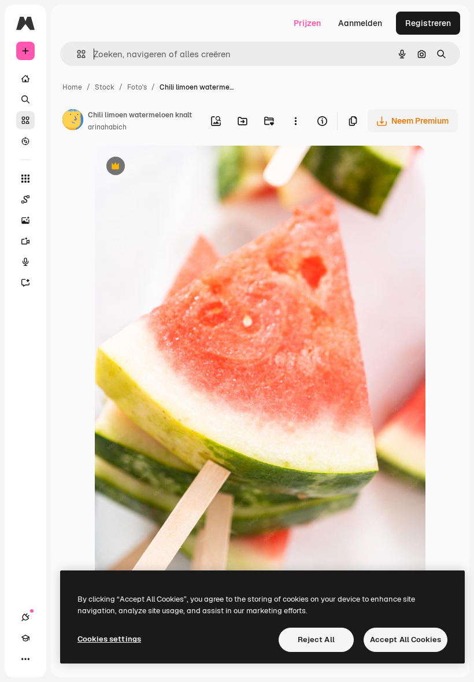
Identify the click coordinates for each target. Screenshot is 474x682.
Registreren (428, 23)
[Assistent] (25, 282)
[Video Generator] (25, 241)
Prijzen (307, 23)
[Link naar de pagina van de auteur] (72, 121)
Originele (171, 167)
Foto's (137, 87)
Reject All (316, 639)
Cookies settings (109, 639)
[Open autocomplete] (76, 54)
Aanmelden (360, 23)
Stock (104, 87)
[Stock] (25, 120)
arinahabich (107, 127)
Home (72, 87)
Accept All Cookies (405, 639)
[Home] (25, 78)
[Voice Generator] (25, 262)
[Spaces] (25, 199)
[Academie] (25, 638)
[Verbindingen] (25, 617)
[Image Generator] (25, 220)
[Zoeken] (25, 99)
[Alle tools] (25, 178)
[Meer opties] (295, 120)
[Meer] (25, 659)
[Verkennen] (25, 141)
